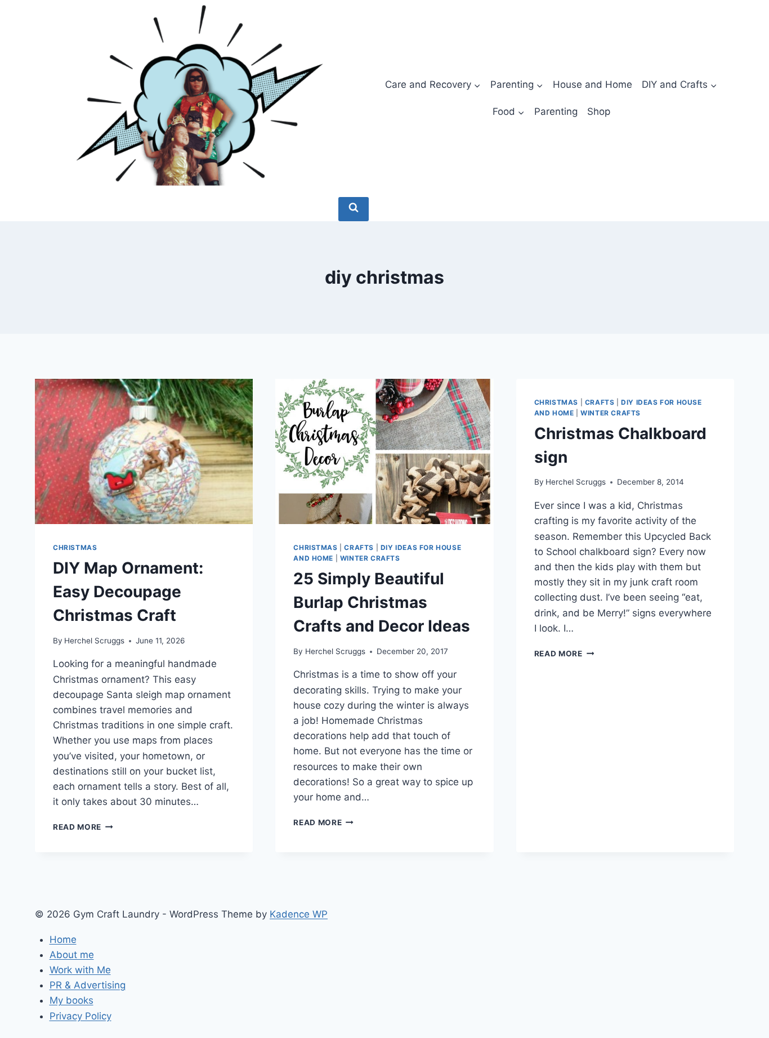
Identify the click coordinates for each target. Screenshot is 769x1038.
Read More (83, 826)
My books (71, 1000)
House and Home (592, 84)
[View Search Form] (353, 209)
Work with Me (80, 970)
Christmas (75, 547)
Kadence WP (299, 914)
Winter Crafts (370, 558)
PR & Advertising (88, 985)
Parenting (556, 111)
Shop (598, 111)
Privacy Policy (80, 1016)
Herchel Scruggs (94, 640)
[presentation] (144, 451)
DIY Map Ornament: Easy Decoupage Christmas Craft (128, 591)
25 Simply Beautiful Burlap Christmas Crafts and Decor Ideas (381, 602)
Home (63, 939)
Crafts (359, 547)
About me (72, 954)
